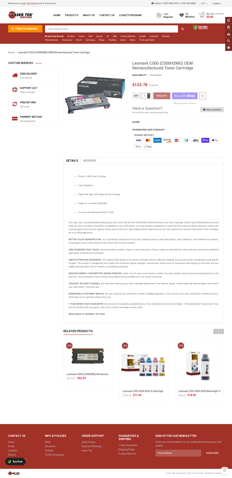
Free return (28, 102)
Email (11, 446)
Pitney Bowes (51, 40)
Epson (99, 36)
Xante (123, 40)
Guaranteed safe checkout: (148, 129)
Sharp (102, 40)
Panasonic (67, 40)
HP (107, 36)
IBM (115, 36)
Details (72, 160)
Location (12, 450)
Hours (11, 442)
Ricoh (79, 40)
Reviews (89, 160)
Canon (81, 36)
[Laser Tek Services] (14, 473)
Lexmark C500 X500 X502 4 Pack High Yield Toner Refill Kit (154, 391)
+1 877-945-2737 (170, 3)
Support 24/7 (28, 88)
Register (168, 17)
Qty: (136, 95)
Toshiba (112, 40)
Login (165, 14)
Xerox (132, 40)
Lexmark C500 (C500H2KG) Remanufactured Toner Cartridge (99, 374)
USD (208, 3)
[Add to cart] (87, 367)
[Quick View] (95, 367)
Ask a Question (213, 109)
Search (12, 454)
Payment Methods (92, 446)
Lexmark (154, 36)
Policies (49, 450)
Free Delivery (28, 73)
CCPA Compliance (54, 454)
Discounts (50, 446)
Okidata (165, 36)
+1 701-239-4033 (188, 3)
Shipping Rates (127, 449)
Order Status (88, 442)
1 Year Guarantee (128, 445)
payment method (31, 117)
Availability (139, 75)
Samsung (90, 40)
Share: (136, 122)
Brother (71, 36)
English (216, 3)
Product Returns (127, 453)
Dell (90, 36)
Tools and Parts (146, 40)
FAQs (48, 442)
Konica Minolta (128, 36)
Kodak (142, 36)
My (189, 15)
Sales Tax (87, 450)
